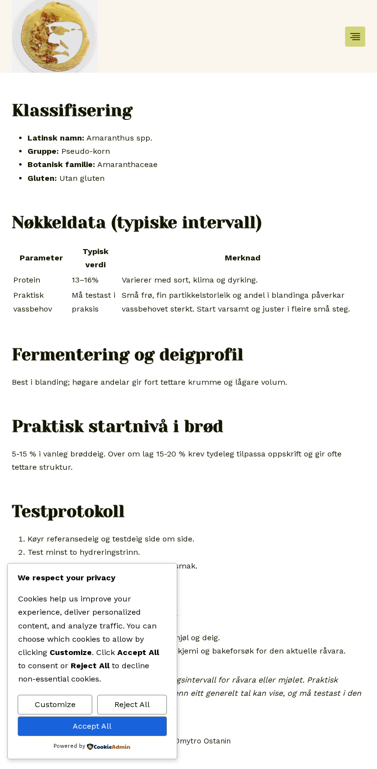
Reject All (132, 704)
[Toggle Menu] (355, 37)
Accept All (92, 726)
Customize (55, 704)
